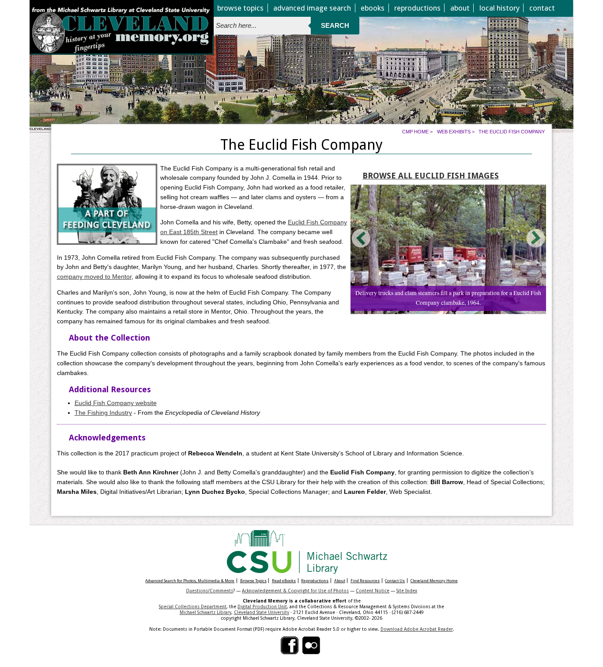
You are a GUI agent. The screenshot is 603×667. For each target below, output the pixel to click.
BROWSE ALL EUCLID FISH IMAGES (430, 175)
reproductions (417, 8)
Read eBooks (284, 580)
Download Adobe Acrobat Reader (417, 629)
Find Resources (365, 580)
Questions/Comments (209, 590)
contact (542, 8)
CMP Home (415, 131)
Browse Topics (253, 580)
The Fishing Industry (103, 412)
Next (535, 238)
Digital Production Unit (262, 606)
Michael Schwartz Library (205, 612)
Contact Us (395, 580)
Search (335, 25)
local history (499, 8)
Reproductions (314, 580)
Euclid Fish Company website (116, 403)
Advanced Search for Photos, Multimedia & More (189, 580)
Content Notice (372, 590)
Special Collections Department (192, 606)
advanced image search (312, 8)
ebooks (372, 8)
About (339, 580)
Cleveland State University (261, 612)
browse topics (240, 8)
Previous (361, 238)
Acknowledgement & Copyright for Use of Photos (295, 590)
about (460, 8)
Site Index (406, 590)
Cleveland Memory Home (434, 580)
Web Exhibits (454, 131)
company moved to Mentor (94, 276)
